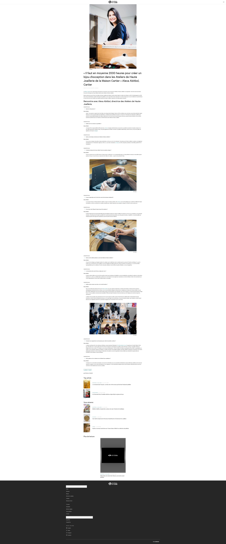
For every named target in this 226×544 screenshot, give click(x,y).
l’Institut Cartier (104, 288)
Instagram (69, 532)
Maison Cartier (87, 91)
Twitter (68, 530)
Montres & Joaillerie (69, 496)
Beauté (67, 493)
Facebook (69, 535)
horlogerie (96, 130)
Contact (67, 513)
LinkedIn (69, 528)
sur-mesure (117, 142)
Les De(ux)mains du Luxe (122, 345)
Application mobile (79, 517)
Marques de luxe (69, 500)
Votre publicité (68, 511)
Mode (67, 489)
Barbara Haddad (89, 373)
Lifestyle (67, 498)
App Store (68, 519)
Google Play (68, 522)
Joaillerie (85, 369)
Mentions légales (69, 509)
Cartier (90, 369)
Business (68, 491)
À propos (68, 504)
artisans (106, 128)
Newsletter (68, 506)
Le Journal (76, 486)
